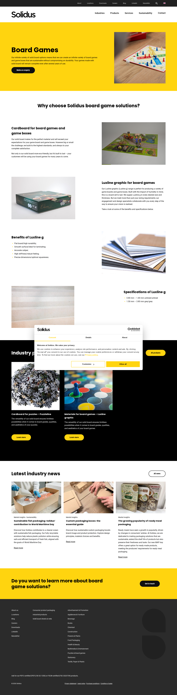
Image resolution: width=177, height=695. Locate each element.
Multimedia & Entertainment (78, 649)
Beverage (71, 619)
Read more (19, 548)
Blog (124, 3)
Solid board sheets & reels (42, 619)
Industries (100, 13)
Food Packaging (74, 640)
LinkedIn (134, 3)
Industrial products (40, 615)
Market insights (19, 517)
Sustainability (145, 13)
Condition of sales (106, 683)
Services (129, 13)
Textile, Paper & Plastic (76, 662)
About (79, 3)
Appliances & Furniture (76, 615)
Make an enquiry (23, 70)
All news (157, 474)
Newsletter (146, 3)
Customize (86, 364)
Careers (114, 3)
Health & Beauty (74, 645)
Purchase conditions (93, 683)
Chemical (71, 627)
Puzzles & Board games (76, 653)
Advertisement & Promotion (78, 610)
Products (114, 13)
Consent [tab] (52, 337)
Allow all (123, 364)
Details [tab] (89, 337)
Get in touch (150, 584)
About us (14, 610)
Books (70, 623)
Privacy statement (70, 683)
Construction (72, 632)
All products (155, 353)
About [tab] (124, 337)
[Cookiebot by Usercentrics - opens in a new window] (129, 329)
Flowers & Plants (74, 636)
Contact (162, 13)
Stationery (71, 657)
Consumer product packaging (44, 610)
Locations (90, 3)
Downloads (103, 3)
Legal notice (81, 683)
